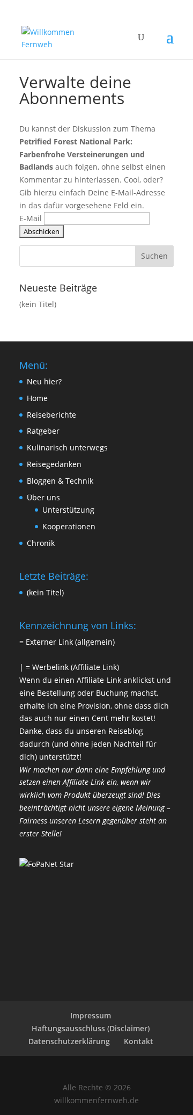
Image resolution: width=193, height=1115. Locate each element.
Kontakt (138, 1041)
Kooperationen (68, 526)
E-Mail (30, 218)
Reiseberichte (51, 415)
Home (37, 398)
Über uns (43, 497)
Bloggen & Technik (60, 481)
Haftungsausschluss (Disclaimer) (91, 1028)
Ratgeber (43, 431)
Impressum (90, 1015)
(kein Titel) (37, 304)
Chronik (41, 543)
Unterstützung (68, 510)
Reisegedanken (54, 464)
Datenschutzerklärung (69, 1041)
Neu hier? (44, 381)
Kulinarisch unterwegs (67, 447)
